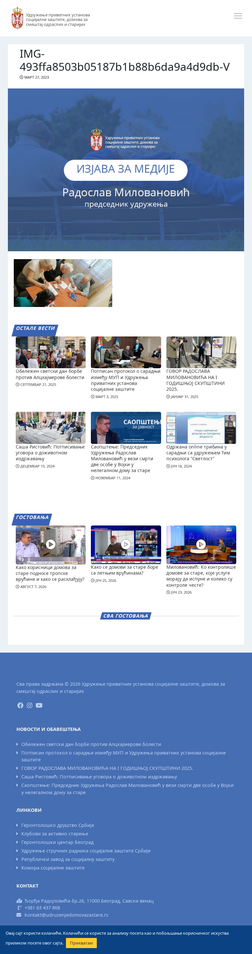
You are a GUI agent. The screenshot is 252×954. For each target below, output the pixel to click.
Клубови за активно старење (54, 833)
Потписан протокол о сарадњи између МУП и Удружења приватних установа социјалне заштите (125, 380)
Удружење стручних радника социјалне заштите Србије (86, 851)
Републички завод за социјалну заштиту (68, 859)
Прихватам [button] (81, 943)
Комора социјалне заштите (53, 868)
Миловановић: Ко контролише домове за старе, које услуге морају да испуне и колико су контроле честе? (201, 576)
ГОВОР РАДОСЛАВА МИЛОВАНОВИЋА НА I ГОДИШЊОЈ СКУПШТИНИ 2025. (195, 380)
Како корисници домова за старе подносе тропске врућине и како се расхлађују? (50, 573)
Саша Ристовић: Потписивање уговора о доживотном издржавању (50, 453)
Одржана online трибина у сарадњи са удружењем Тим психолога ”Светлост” (198, 453)
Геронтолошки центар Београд (57, 842)
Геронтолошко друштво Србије (57, 825)
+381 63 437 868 (42, 908)
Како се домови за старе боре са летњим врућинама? (124, 570)
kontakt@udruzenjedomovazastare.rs (66, 915)
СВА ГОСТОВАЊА (126, 616)
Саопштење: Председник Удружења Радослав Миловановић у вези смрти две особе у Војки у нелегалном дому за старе (122, 459)
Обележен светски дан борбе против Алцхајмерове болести (50, 374)
